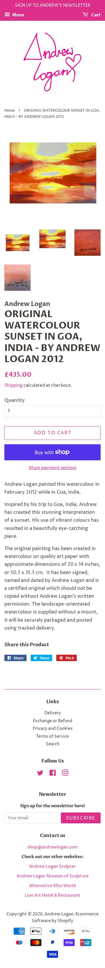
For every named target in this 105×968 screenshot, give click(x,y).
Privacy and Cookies (53, 728)
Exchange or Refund (52, 721)
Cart (95, 15)
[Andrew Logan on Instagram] (65, 774)
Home (9, 110)
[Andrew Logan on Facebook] (52, 774)
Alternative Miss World (52, 886)
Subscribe (81, 818)
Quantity (14, 400)
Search (53, 744)
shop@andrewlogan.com (52, 847)
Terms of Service (52, 736)
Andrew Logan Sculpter (52, 866)
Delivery (52, 713)
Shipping (13, 385)
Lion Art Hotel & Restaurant (52, 895)
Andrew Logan (59, 914)
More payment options (52, 468)
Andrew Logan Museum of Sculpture (53, 876)
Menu (17, 15)
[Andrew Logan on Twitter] (40, 774)
